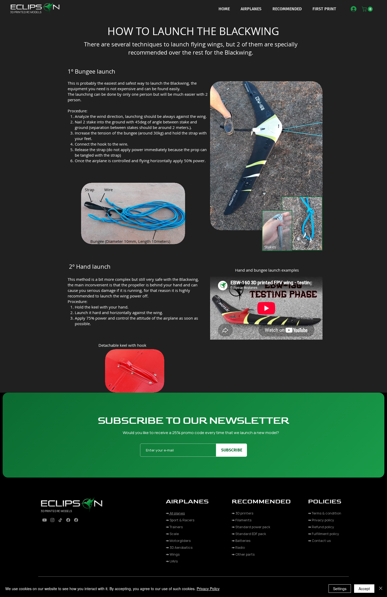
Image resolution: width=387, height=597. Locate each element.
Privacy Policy (208, 588)
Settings (339, 588)
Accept (364, 588)
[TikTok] (60, 520)
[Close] (381, 588)
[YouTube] (44, 520)
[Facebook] (68, 520)
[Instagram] (52, 520)
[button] (251, 8)
